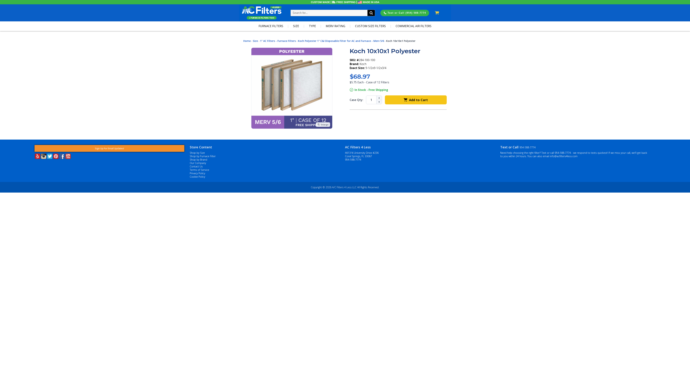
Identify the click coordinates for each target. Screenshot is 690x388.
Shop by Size (197, 152)
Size (296, 26)
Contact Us (196, 166)
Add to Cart (418, 100)
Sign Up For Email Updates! (109, 148)
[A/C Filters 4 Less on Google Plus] (34, 164)
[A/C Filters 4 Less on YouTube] (68, 158)
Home (247, 41)
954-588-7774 (353, 159)
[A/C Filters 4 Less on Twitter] (50, 158)
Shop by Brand (198, 159)
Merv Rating (335, 26)
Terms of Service (199, 170)
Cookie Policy (197, 176)
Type (312, 26)
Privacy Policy (197, 173)
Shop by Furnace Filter (203, 156)
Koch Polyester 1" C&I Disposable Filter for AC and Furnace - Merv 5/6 (341, 41)
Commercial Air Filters (413, 26)
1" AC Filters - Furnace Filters (278, 41)
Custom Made (320, 2)
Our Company (198, 163)
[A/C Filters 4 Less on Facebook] (62, 158)
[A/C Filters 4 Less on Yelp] (37, 158)
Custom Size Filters (370, 26)
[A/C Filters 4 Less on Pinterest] (56, 158)
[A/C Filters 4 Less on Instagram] (44, 158)
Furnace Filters (271, 26)
